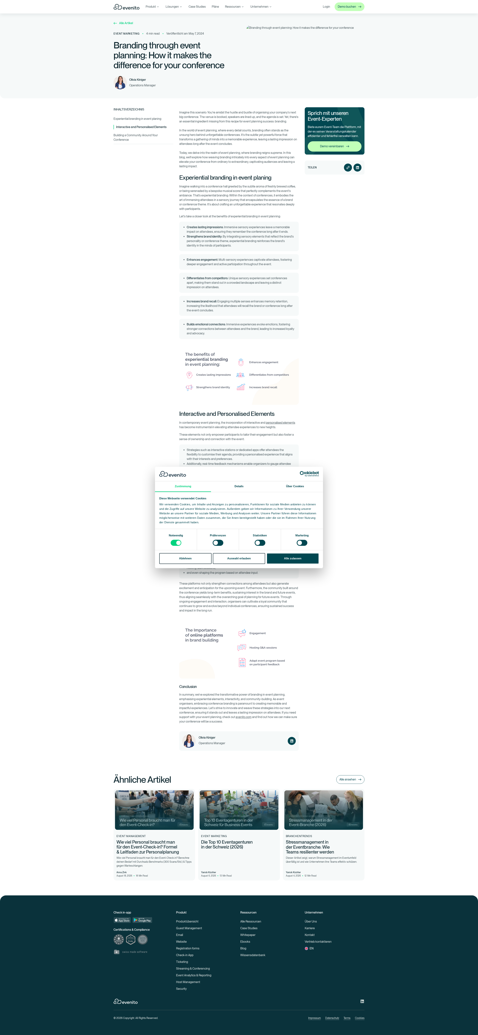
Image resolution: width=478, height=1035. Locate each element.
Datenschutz (332, 1017)
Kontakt (310, 935)
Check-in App (184, 955)
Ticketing (182, 962)
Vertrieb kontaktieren (318, 941)
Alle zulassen (292, 558)
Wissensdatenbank (252, 955)
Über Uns (311, 921)
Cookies (359, 1017)
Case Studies (197, 6)
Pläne (215, 6)
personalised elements (280, 422)
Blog (243, 948)
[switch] (218, 543)
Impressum (314, 1017)
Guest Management (189, 928)
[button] (153, 6)
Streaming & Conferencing (193, 968)
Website (181, 941)
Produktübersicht (187, 921)
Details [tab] (239, 486)
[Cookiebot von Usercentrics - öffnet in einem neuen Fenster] (302, 474)
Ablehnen (185, 558)
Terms (347, 1017)
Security (181, 989)
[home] (127, 7)
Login (326, 6)
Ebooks (245, 941)
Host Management (188, 982)
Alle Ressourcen (250, 921)
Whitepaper (247, 935)
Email (179, 935)
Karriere (310, 928)
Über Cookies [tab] (295, 486)
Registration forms (187, 948)
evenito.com (244, 717)
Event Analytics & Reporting (193, 975)
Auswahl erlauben (239, 558)
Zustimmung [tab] (183, 486)
